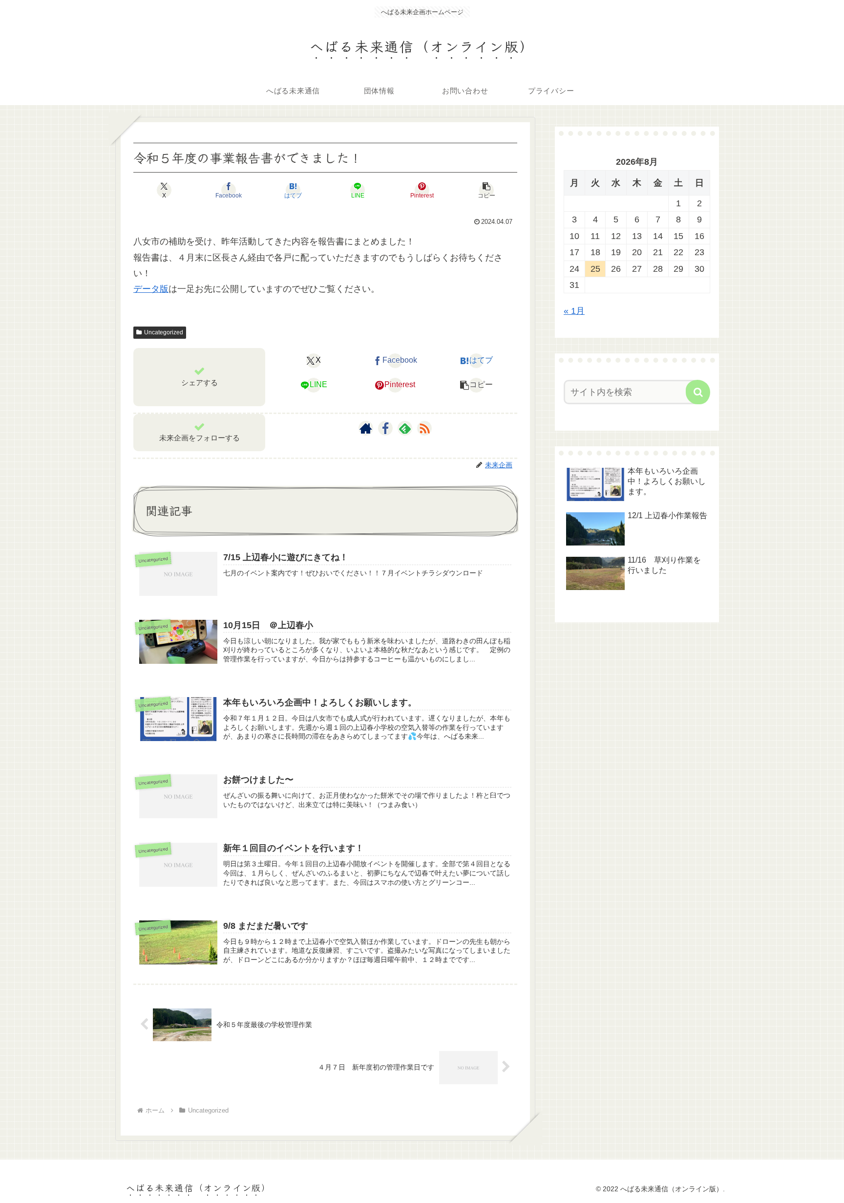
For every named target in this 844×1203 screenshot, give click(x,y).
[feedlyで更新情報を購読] (405, 428)
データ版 (151, 289)
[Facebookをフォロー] (385, 428)
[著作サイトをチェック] (366, 428)
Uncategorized (163, 332)
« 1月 (574, 311)
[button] (486, 190)
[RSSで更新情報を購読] (424, 428)
